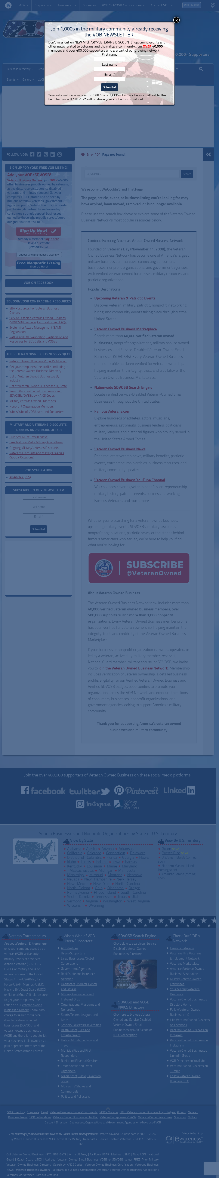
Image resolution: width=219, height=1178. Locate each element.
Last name (109, 64)
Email (109, 74)
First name (109, 54)
